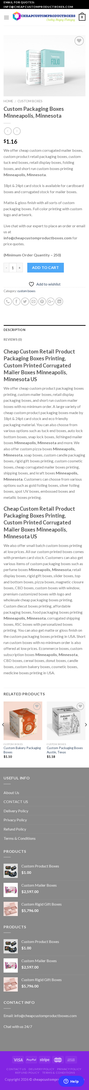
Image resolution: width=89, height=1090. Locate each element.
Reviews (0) (13, 339)
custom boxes (30, 101)
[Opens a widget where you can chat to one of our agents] (71, 1082)
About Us (11, 792)
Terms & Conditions (20, 838)
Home (8, 101)
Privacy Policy (15, 820)
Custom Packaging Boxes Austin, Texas (65, 750)
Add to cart (45, 267)
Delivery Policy (16, 811)
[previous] (3, 734)
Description (14, 330)
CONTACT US (16, 801)
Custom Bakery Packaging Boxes (22, 750)
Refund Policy (15, 829)
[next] (85, 734)
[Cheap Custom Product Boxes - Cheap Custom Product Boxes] (44, 17)
